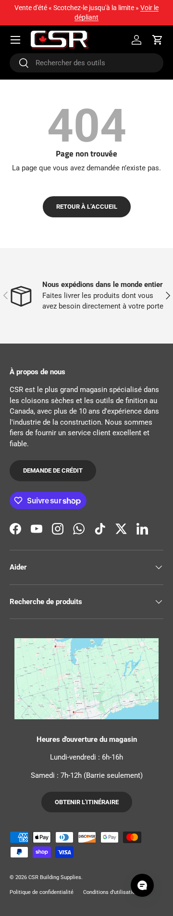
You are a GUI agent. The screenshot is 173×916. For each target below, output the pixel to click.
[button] (157, 39)
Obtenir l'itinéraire (87, 802)
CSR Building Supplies (54, 877)
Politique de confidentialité (42, 892)
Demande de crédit (53, 470)
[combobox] (86, 62)
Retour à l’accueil (86, 206)
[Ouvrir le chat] (142, 885)
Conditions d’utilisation (110, 892)
